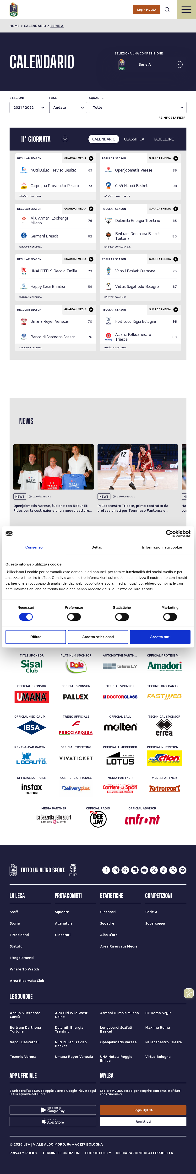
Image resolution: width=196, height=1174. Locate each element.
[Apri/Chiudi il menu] (186, 9)
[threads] (125, 870)
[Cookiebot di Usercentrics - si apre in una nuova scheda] (170, 533)
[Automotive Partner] (120, 666)
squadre (96, 97)
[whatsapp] (173, 870)
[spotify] (182, 870)
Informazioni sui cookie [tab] (162, 547)
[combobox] (93, 107)
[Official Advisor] (142, 819)
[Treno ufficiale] (76, 727)
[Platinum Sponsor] (76, 666)
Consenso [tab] (34, 547)
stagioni (17, 97)
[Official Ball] (120, 727)
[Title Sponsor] (31, 666)
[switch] (74, 617)
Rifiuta (35, 637)
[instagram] (116, 870)
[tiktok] (163, 870)
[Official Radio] (98, 819)
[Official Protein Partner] (164, 666)
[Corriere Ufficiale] (76, 788)
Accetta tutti (160, 637)
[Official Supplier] (31, 788)
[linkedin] (135, 870)
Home (15, 26)
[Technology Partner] (164, 697)
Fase (53, 97)
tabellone (163, 138)
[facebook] (106, 870)
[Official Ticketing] (76, 758)
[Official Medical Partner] (31, 727)
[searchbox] (98, 6)
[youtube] (144, 870)
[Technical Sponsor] (164, 727)
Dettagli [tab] (98, 547)
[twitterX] (154, 870)
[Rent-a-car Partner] (31, 758)
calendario (35, 26)
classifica (134, 138)
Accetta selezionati (98, 637)
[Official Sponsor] (31, 697)
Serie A (57, 26)
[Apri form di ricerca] (167, 9)
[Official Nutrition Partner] (164, 758)
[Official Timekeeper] (120, 758)
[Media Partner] (120, 788)
